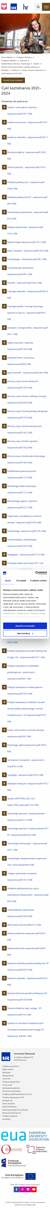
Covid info (6, 1078)
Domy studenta (8, 1103)
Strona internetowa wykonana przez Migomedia (30, 1203)
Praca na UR (7, 1085)
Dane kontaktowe (9, 1106)
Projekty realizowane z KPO (13, 1097)
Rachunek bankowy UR (11, 1113)
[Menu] (46, 7)
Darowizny (6, 1119)
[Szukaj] (38, 7)
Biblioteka (6, 1072)
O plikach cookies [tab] (38, 580)
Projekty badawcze (9, 1116)
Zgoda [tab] (8, 580)
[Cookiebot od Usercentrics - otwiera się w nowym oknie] (35, 573)
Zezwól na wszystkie (25, 626)
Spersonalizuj (23, 633)
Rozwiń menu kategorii (13, 80)
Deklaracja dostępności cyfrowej (15, 1110)
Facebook (16, 1189)
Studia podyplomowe (10, 1082)
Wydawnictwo (8, 1075)
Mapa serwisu (7, 1069)
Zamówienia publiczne (11, 1088)
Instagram (22, 1189)
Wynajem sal (7, 1100)
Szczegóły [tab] (21, 580)
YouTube (34, 1189)
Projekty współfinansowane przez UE (17, 1094)
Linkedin (28, 1189)
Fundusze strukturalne (11, 1091)
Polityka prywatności (10, 1066)
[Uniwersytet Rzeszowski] (13, 6)
